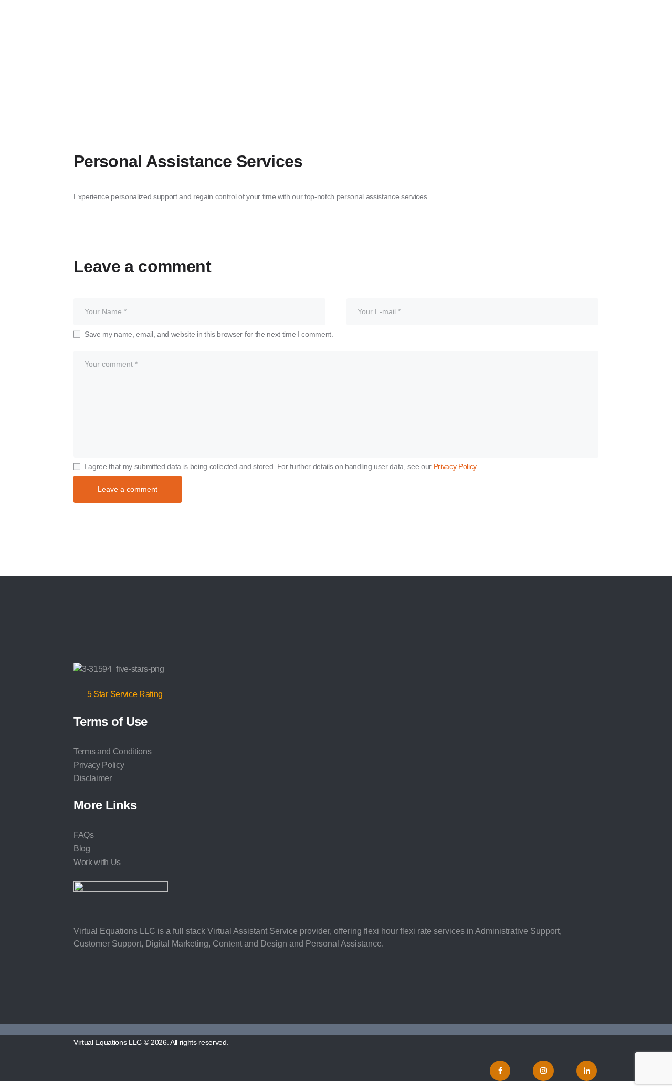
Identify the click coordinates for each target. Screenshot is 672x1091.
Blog (82, 848)
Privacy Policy (455, 466)
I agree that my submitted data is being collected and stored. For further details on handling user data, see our (281, 466)
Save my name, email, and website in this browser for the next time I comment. (209, 334)
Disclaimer (93, 778)
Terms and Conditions (112, 751)
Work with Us (97, 862)
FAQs (84, 834)
